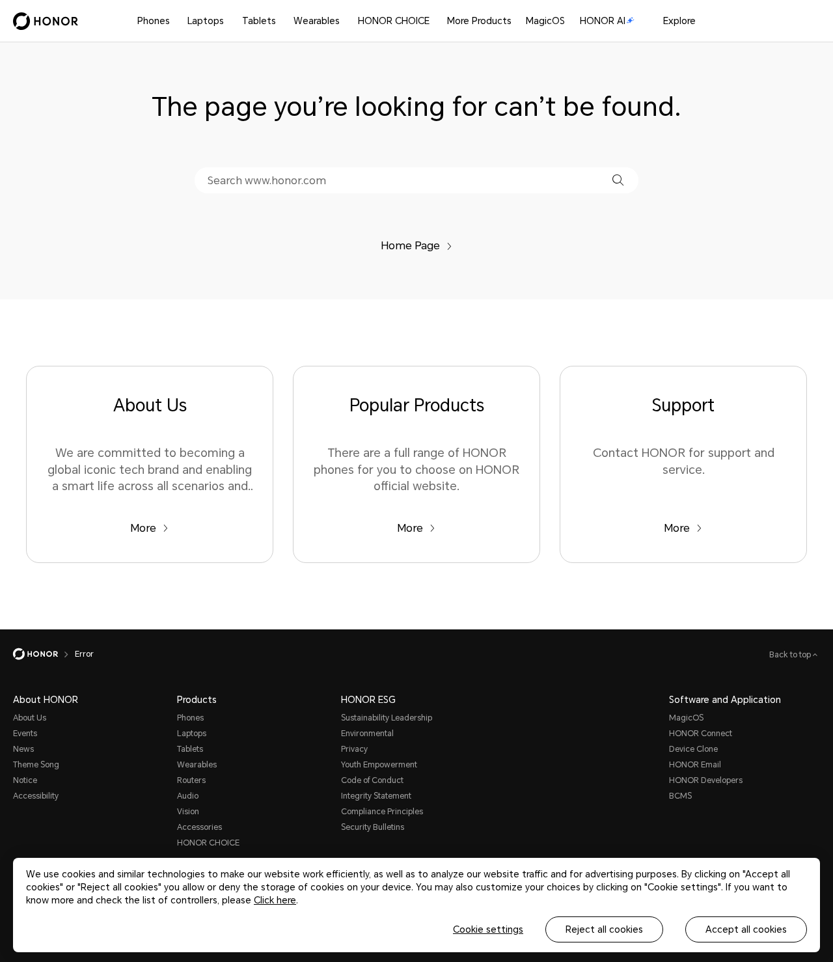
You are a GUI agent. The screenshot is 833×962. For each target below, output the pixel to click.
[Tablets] (281, 21)
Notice (25, 780)
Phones (153, 21)
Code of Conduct (372, 780)
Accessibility (36, 796)
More (143, 528)
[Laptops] (229, 21)
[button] (617, 180)
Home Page (410, 246)
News (23, 749)
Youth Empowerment (379, 764)
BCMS (680, 796)
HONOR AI (602, 21)
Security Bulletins (372, 827)
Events (25, 733)
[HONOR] (44, 654)
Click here (275, 900)
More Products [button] (479, 21)
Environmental (367, 733)
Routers (191, 780)
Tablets (259, 21)
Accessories (199, 827)
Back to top (791, 654)
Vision (188, 811)
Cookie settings (488, 929)
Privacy (354, 749)
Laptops (205, 21)
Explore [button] (679, 21)
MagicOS (545, 21)
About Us (29, 717)
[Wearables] (345, 21)
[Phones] (175, 21)
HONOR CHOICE (394, 21)
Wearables (317, 21)
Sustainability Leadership (386, 717)
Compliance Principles (382, 811)
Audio (187, 796)
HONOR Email (695, 764)
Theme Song (36, 764)
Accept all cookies (746, 929)
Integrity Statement (376, 796)
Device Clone (693, 749)
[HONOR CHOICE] (435, 21)
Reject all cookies (604, 929)
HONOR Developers (706, 780)
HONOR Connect (700, 733)
